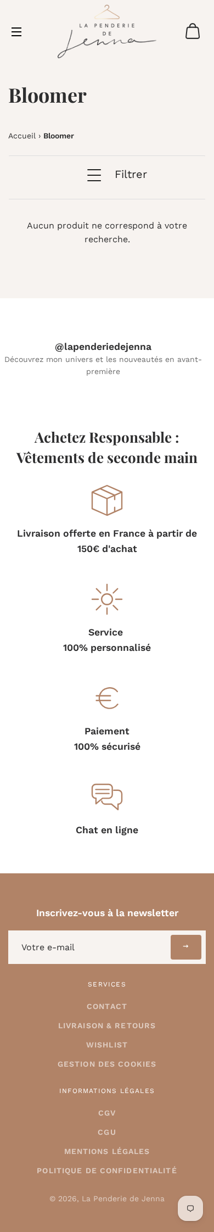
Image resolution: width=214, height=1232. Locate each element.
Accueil (22, 135)
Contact (107, 1006)
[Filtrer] (92, 183)
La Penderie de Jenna (123, 1198)
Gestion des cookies (107, 1064)
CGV (107, 1112)
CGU (107, 1132)
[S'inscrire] (186, 947)
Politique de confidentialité (107, 1170)
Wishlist (107, 1044)
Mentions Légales (107, 1151)
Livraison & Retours (107, 1025)
